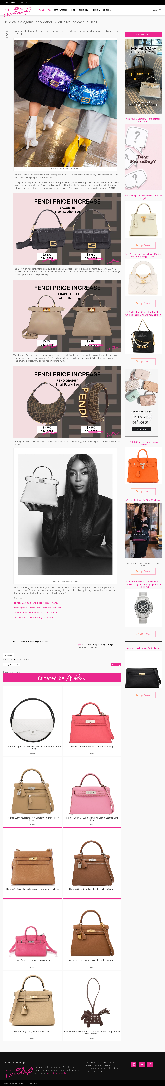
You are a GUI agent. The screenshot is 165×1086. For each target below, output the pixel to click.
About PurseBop (9, 2)
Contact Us (23, 2)
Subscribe (121, 1082)
